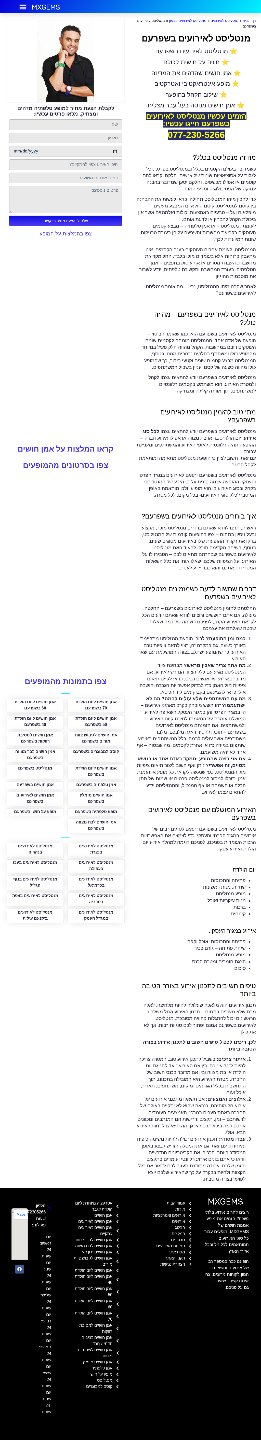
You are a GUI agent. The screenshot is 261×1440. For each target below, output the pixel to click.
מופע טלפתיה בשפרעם (96, 811)
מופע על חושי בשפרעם (35, 811)
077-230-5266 (196, 135)
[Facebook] (19, 1269)
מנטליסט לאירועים (225, 21)
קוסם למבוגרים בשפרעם (96, 751)
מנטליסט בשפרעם (35, 768)
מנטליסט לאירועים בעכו (35, 862)
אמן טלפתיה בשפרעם (96, 784)
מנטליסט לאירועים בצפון (187, 21)
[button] (23, 7)
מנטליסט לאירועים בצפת (35, 895)
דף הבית (249, 21)
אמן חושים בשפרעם (35, 784)
